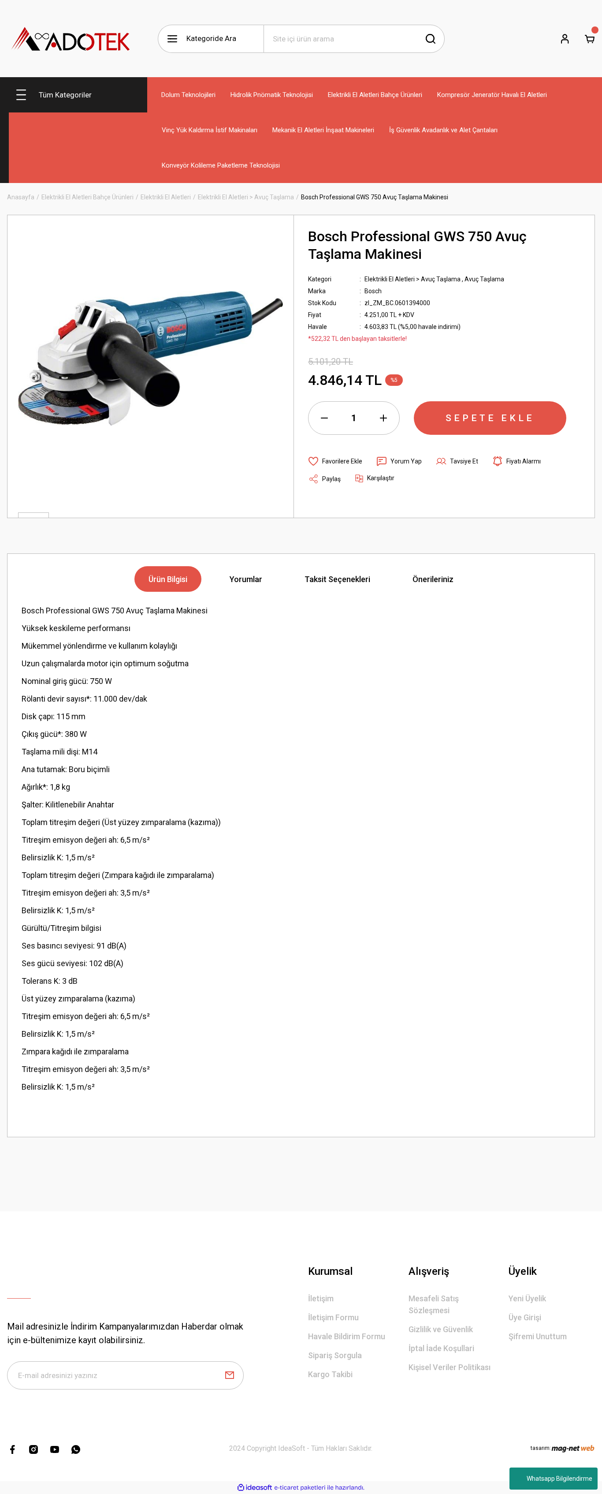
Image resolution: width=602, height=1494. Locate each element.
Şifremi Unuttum (538, 1336)
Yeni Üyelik (527, 1298)
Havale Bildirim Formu (346, 1336)
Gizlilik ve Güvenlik (441, 1329)
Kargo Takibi (330, 1374)
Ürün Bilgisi (168, 579)
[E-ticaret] (300, 1488)
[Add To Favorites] (335, 461)
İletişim (321, 1298)
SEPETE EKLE (490, 418)
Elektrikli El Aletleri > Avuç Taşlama (412, 279)
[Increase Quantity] (383, 418)
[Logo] (71, 38)
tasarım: (541, 1448)
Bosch (373, 291)
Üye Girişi (525, 1317)
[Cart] (589, 39)
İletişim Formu (333, 1317)
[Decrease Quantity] (324, 418)
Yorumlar (246, 579)
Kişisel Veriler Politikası (450, 1367)
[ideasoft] (254, 1487)
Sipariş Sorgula (335, 1355)
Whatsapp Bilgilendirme (559, 1478)
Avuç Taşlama (484, 279)
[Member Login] (565, 39)
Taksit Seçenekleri (337, 579)
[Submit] (230, 1375)
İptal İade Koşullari (441, 1348)
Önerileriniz (432, 579)
